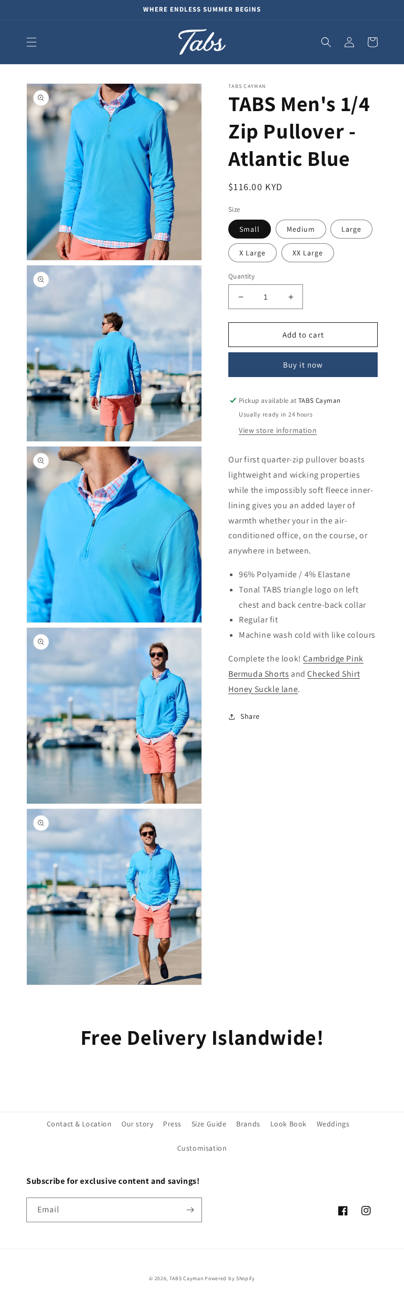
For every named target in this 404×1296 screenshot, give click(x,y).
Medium (301, 229)
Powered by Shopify (230, 1278)
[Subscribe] (189, 1210)
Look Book (288, 1124)
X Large (252, 253)
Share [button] (250, 716)
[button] (31, 42)
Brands (248, 1124)
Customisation (202, 1148)
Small (249, 229)
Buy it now (303, 365)
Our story (137, 1124)
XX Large (307, 253)
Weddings (333, 1124)
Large (351, 229)
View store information (278, 430)
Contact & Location (79, 1124)
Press (172, 1124)
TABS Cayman (186, 1278)
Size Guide (209, 1124)
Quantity (241, 276)
